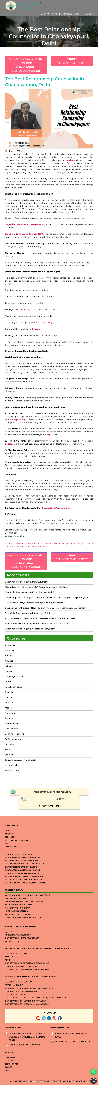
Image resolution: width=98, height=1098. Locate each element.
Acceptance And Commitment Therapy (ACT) (27, 895)
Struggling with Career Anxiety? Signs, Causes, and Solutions (37, 587)
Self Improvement (14, 734)
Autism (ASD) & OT (14, 985)
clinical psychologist (16, 419)
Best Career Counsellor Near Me (22, 857)
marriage (70, 160)
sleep (47, 435)
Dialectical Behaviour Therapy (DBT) (24, 917)
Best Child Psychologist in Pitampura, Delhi (27, 613)
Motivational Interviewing (19, 905)
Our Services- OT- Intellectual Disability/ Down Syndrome (35, 998)
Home (8, 831)
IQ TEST (8, 932)
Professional (11, 723)
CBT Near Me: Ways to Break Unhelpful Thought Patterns (35, 602)
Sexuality (9, 744)
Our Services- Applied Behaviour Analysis (27, 969)
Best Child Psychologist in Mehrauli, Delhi (26, 582)
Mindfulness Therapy (16, 898)
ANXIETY (9, 957)
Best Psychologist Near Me (19, 854)
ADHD (8, 960)
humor (8, 697)
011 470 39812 (33, 1045)
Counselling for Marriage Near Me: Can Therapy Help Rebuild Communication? (46, 608)
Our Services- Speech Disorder (21, 966)
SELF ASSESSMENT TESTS (72, 61)
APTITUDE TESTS (12, 941)
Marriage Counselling (17, 911)
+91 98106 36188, (17, 1045)
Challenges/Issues (14, 676)
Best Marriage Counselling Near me (24, 876)
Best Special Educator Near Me (21, 860)
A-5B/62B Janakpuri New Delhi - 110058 (71, 1035)
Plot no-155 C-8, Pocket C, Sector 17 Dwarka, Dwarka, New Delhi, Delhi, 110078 (27, 1036)
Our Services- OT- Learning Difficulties (25, 1001)
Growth (9, 692)
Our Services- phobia (16, 994)
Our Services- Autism (16, 953)
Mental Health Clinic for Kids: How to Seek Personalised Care (36, 623)
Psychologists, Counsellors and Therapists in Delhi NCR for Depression (41, 618)
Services (9, 837)
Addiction (10, 650)
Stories (8, 749)
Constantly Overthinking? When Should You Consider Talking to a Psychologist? (46, 597)
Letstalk (9, 702)
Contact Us (49, 806)
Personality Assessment (17, 935)
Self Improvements (15, 739)
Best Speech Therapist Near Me (21, 867)
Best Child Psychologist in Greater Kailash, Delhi (30, 629)
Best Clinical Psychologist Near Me (23, 880)
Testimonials (11, 1064)
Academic (10, 645)
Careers (9, 1061)
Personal (9, 718)
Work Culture (12, 770)
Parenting (10, 713)
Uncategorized (12, 765)
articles (9, 666)
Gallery (9, 1067)
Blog (7, 843)
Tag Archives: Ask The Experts (20, 760)
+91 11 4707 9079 (81, 1041)
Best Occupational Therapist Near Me (24, 864)
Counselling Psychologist (56, 508)
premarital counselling (41, 322)
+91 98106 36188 (52, 799)
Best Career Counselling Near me (22, 870)
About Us (10, 834)
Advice (8, 655)
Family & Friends (13, 687)
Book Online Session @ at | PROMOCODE (26, 65)
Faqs (7, 1070)
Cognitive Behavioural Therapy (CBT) (24, 901)
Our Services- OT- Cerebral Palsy (22, 991)
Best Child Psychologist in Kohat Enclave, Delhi (29, 592)
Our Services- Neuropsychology (22, 938)
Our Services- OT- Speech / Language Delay (27, 1004)
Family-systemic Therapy (17, 908)
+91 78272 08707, (63, 1041)
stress (30, 316)
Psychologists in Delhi (17, 840)
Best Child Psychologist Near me (22, 873)
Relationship (11, 728)
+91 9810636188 (50, 14)
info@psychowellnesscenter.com (77, 14)
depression (11, 444)
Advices (9, 661)
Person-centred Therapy (18, 914)
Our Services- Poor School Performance (27, 963)
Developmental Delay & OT (19, 982)
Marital (8, 708)
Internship (10, 1057)
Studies (9, 755)
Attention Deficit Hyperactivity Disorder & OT (29, 988)
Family (8, 682)
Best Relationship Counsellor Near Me (25, 883)
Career (8, 671)
